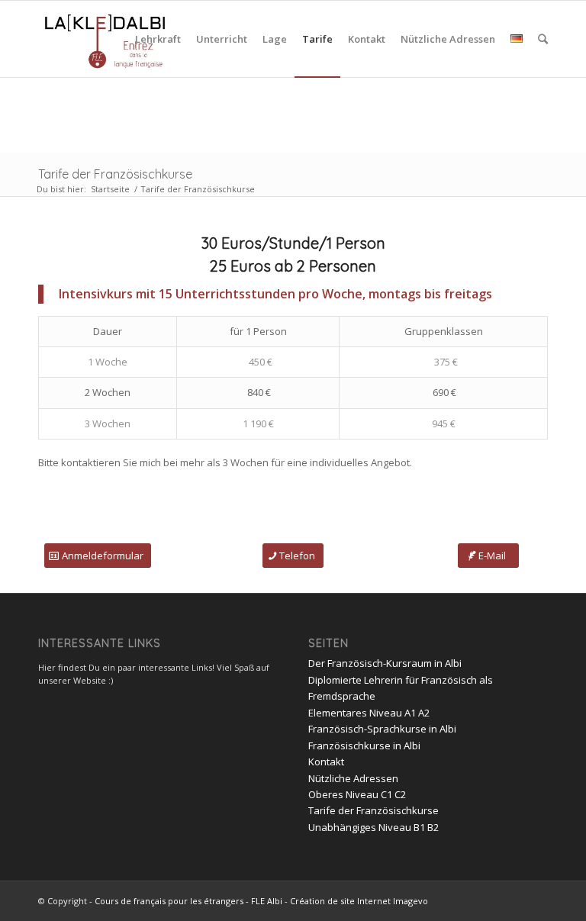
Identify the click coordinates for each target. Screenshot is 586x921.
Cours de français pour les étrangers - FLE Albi (188, 901)
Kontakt (326, 761)
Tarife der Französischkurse (115, 174)
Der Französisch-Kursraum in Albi (385, 663)
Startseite (110, 189)
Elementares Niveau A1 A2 (369, 713)
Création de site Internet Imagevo (359, 901)
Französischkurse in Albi (364, 745)
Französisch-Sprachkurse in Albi (382, 729)
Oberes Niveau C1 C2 (357, 794)
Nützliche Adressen (353, 778)
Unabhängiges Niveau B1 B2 (373, 827)
